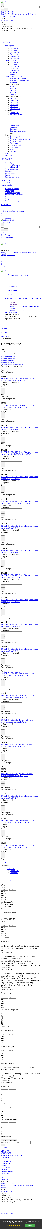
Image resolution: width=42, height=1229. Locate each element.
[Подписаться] (3, 1145)
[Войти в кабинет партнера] (2, 260)
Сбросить (13, 1140)
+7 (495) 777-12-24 (8, 16)
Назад (13, 302)
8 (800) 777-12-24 (7, 12)
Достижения (10, 173)
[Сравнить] (3, 392)
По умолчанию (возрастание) (12, 364)
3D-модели (9, 191)
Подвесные (14, 877)
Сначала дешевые (7, 360)
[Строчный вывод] (3, 368)
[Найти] (6, 9)
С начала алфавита (8, 356)
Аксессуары (14, 881)
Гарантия (4, 1179)
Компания (5, 1157)
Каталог (4, 1147)
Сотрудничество (11, 169)
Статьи (8, 197)
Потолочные (14, 879)
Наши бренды (10, 163)
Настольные (14, 875)
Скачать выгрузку (12, 201)
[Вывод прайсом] (4, 368)
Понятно (29, 1225)
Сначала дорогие (7, 362)
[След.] (1, 861)
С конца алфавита (8, 358)
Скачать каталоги (12, 189)
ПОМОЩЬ (5, 1173)
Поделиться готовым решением (17, 199)
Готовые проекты (12, 177)
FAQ (2, 1177)
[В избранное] (3, 389)
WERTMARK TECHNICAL (11, 1155)
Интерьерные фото (12, 193)
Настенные (14, 873)
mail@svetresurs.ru (7, 20)
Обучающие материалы (14, 195)
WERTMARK (15, 165)
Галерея (8, 175)
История (8, 171)
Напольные (14, 871)
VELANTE (14, 167)
